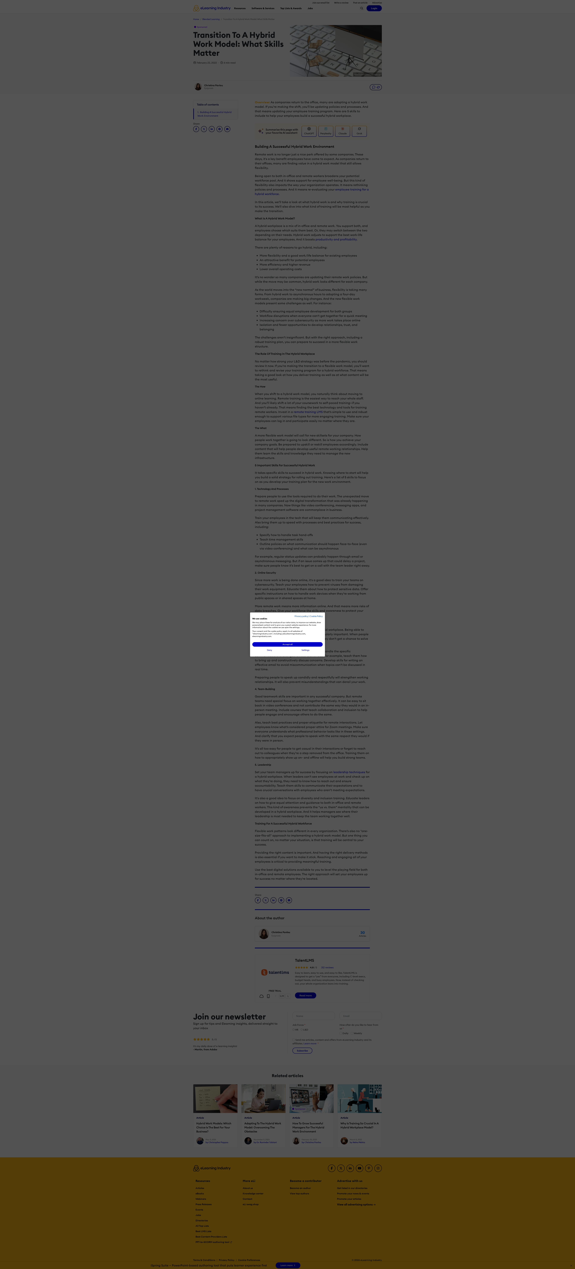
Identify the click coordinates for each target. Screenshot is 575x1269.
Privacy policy (301, 616)
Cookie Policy (316, 616)
